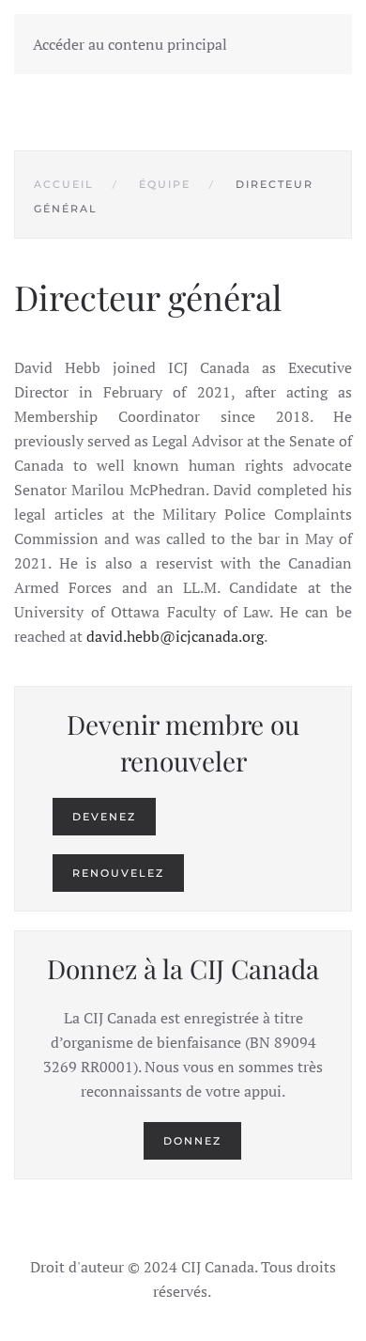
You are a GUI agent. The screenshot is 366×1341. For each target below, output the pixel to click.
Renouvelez (118, 873)
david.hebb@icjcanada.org (175, 636)
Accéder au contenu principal (130, 44)
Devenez (104, 816)
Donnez (192, 1140)
